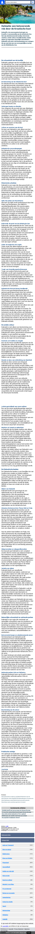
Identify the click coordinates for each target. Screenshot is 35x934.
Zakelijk (5, 919)
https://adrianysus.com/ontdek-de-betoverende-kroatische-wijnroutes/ (15, 800)
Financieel (6, 862)
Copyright (10, 929)
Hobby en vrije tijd (8, 871)
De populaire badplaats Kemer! (11, 817)
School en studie (8, 902)
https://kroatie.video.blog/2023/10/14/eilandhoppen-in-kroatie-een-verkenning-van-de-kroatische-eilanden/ (17, 798)
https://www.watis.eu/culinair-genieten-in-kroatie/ (13, 802)
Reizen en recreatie (9, 893)
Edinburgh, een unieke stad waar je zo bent (14, 815)
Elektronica (6, 854)
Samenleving (6, 897)
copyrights (6, 926)
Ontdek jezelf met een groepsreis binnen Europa (16, 810)
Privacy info (23, 932)
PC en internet (7, 888)
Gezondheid (6, 867)
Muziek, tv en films (8, 884)
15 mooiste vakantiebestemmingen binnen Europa (16, 812)
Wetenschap (6, 910)
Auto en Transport (8, 845)
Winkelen (5, 915)
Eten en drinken (7, 858)
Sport (4, 906)
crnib (7, 826)
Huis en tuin (6, 875)
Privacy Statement (19, 929)
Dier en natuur (7, 849)
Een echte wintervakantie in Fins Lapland (14, 814)
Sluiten (29, 932)
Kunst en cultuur (7, 880)
